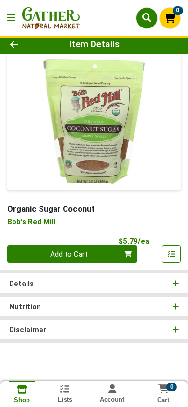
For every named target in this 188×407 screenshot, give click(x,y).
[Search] (146, 18)
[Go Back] (29, 45)
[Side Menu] (11, 18)
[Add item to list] (171, 254)
